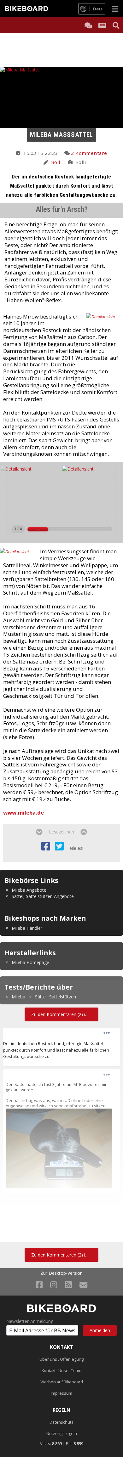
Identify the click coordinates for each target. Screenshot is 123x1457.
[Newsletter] (83, 1284)
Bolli (56, 162)
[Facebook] (39, 1284)
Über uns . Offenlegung (61, 1359)
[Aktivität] (102, 25)
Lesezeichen (61, 832)
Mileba (18, 997)
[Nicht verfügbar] (59, 1148)
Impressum (61, 1393)
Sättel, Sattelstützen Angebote (43, 896)
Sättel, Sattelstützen (55, 997)
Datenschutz (61, 1422)
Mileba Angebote (29, 890)
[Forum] (88, 25)
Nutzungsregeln (61, 1433)
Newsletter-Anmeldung (29, 1321)
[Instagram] (53, 1284)
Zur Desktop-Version (61, 1273)
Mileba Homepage (30, 962)
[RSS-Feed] (68, 1284)
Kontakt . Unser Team (61, 1370)
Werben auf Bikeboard (61, 1382)
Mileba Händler (27, 928)
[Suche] (116, 25)
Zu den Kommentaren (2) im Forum (64, 1014)
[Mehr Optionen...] (107, 1033)
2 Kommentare (89, 153)
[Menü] (115, 8)
